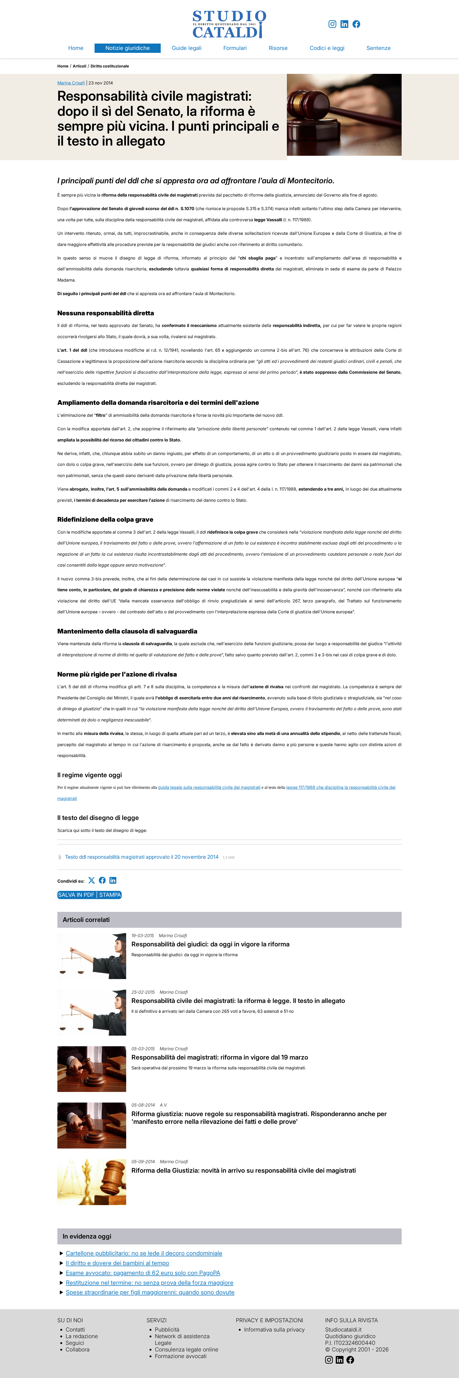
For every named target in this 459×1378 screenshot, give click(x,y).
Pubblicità (167, 1329)
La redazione (82, 1336)
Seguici (75, 1342)
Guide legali (187, 48)
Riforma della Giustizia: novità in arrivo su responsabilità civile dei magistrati (243, 1170)
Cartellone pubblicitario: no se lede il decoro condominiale (144, 1253)
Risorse (278, 48)
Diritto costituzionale (110, 66)
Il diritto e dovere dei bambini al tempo (117, 1262)
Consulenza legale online (186, 1349)
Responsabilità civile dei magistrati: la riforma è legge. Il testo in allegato (238, 1001)
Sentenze (379, 48)
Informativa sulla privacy (274, 1329)
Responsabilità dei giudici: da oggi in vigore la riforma (210, 944)
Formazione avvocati (181, 1356)
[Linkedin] (344, 24)
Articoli (79, 66)
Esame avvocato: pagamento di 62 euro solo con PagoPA (143, 1272)
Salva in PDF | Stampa (89, 894)
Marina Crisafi (71, 83)
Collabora (78, 1349)
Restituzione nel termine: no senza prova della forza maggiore (149, 1282)
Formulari (235, 48)
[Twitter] (91, 880)
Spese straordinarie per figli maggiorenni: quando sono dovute (150, 1292)
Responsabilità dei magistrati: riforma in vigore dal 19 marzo (219, 1057)
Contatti (75, 1329)
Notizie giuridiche (127, 48)
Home (75, 48)
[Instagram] (332, 24)
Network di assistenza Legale (182, 1339)
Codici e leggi (327, 48)
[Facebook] (356, 24)
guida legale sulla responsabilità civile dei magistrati (209, 787)
